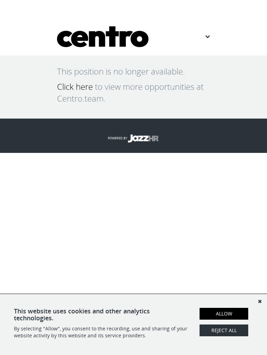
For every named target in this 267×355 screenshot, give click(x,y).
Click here (75, 86)
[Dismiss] (260, 301)
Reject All (224, 330)
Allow (224, 313)
